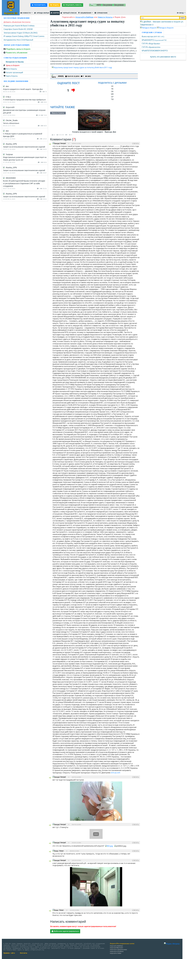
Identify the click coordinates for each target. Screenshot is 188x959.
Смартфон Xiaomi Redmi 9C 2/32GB (18, 29)
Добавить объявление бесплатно (17, 22)
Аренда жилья (42, 13)
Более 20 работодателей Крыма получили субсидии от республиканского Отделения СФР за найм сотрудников (24, 183)
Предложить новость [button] (73, 5)
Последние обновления (16, 81)
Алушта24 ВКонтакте (116, 948)
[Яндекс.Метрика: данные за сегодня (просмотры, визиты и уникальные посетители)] (172, 943)
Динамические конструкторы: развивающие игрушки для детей (24, 111)
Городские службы (152, 32)
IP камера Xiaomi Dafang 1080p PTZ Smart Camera (24, 36)
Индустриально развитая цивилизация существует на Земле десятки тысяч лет (24, 158)
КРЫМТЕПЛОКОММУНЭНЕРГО (155, 51)
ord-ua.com (115, 772)
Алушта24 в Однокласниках (118, 949)
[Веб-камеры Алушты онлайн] (165, 28)
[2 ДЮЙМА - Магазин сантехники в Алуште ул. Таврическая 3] (163, 23)
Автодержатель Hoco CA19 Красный (18, 40)
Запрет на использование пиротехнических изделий (24, 147)
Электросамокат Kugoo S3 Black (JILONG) (20, 33)
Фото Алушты (11, 69)
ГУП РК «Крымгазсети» (151, 47)
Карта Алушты (12, 76)
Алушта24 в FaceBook (116, 951)
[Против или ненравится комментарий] (50, 779)
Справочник (101, 13)
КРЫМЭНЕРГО (154, 40)
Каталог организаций (14, 72)
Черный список (69, 13)
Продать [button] (55, 5)
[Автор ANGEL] (53, 76)
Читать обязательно (11, 123)
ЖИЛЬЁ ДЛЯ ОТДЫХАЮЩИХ (17, 45)
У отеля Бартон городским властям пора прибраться (24, 100)
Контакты (23, 953)
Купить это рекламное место (163, 57)
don (54, 134)
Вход (181, 13)
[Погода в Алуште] (148, 28)
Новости (27, 13)
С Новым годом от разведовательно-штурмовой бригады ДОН (22, 135)
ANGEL (61, 76)
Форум (56, 13)
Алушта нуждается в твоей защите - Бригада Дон (94, 132)
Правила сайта (9, 953)
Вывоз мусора (153, 36)
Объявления (86, 13)
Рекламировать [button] (40, 5)
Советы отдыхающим (15, 58)
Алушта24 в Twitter (115, 953)
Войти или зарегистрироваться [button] (66, 931)
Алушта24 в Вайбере (116, 946)
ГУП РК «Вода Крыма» (151, 44)
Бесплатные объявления (16, 18)
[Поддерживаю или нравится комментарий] (50, 142)
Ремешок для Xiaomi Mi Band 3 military (19, 26)
